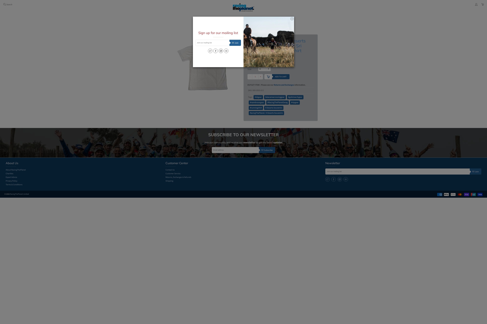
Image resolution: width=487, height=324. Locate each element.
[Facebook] (215, 51)
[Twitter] (210, 51)
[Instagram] (221, 51)
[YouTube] (226, 51)
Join (236, 43)
